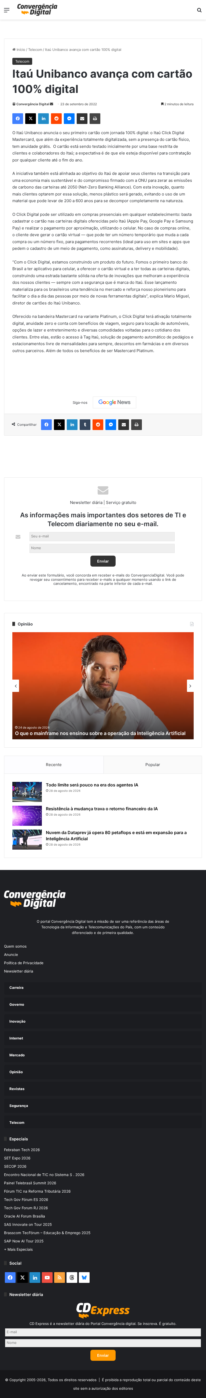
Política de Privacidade (23, 963)
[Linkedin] (43, 118)
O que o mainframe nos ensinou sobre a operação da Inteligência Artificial (100, 733)
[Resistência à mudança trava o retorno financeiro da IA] (27, 816)
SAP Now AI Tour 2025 (23, 1241)
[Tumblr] (85, 424)
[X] (30, 118)
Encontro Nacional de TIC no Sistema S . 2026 (44, 1175)
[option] (103, 685)
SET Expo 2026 (17, 1158)
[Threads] (72, 1277)
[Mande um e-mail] (51, 104)
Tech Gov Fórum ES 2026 (26, 1199)
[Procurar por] (199, 12)
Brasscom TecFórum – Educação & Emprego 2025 (47, 1233)
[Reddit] (56, 118)
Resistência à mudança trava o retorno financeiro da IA (102, 808)
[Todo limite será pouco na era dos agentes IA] (27, 792)
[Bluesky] (84, 1277)
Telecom (35, 49)
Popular (152, 764)
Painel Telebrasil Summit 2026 (30, 1183)
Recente (54, 764)
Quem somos (15, 946)
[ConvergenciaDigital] (37, 10)
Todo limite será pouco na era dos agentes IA (92, 784)
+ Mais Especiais (18, 1249)
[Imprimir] (95, 118)
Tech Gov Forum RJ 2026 (26, 1208)
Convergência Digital (32, 104)
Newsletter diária (18, 971)
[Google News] (114, 402)
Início (20, 49)
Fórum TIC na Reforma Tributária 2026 (37, 1191)
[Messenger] (69, 118)
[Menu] (6, 12)
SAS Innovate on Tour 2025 (28, 1224)
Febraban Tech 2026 (22, 1150)
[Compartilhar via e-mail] (82, 118)
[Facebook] (17, 118)
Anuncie (11, 954)
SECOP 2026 (15, 1166)
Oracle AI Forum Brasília (24, 1216)
